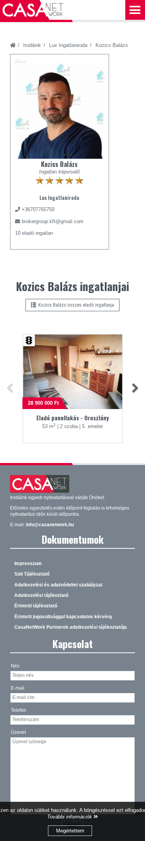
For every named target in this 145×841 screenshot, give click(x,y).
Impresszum (28, 563)
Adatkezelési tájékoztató (41, 595)
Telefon (18, 710)
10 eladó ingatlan (34, 233)
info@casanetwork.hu (50, 524)
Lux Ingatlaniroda (68, 45)
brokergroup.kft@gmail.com (53, 221)
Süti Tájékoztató (31, 574)
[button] (10, 388)
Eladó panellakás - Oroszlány (72, 418)
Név (15, 666)
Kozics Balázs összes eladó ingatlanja (75, 305)
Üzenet (18, 732)
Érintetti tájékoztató (35, 605)
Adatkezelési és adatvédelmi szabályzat (58, 585)
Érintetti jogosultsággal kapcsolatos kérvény (63, 616)
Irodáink (32, 45)
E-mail (17, 688)
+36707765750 (38, 209)
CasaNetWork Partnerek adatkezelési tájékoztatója (70, 627)
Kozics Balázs (112, 45)
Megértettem (70, 831)
